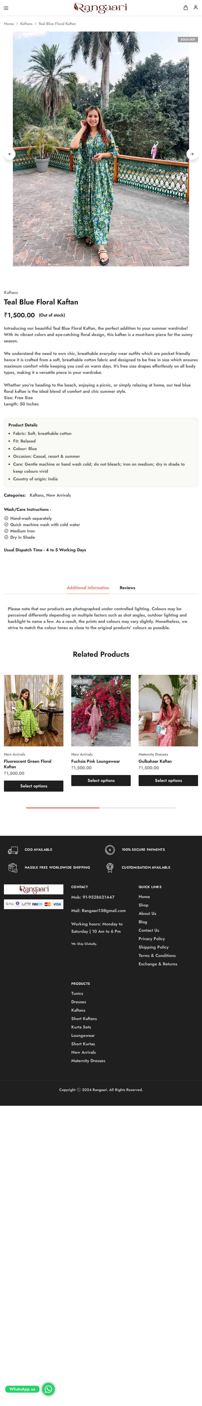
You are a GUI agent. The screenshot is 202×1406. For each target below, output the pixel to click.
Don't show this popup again (105, 739)
